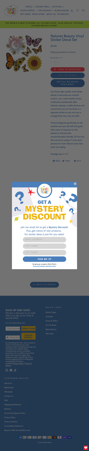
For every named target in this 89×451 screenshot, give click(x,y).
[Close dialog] (75, 184)
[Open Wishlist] (86, 448)
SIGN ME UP (44, 259)
